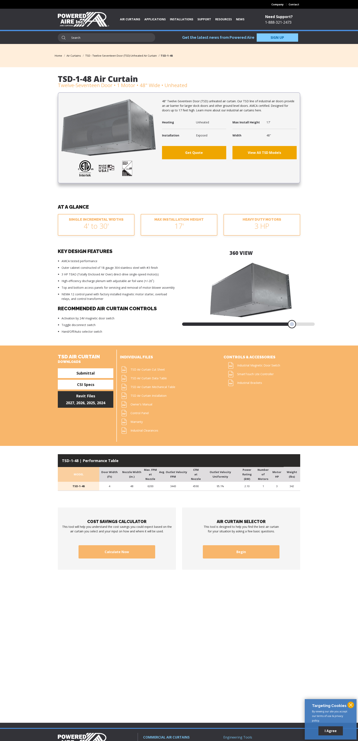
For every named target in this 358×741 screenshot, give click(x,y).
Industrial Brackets (249, 383)
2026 (80, 402)
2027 (70, 402)
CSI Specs (85, 384)
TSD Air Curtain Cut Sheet (148, 369)
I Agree (331, 731)
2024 (101, 402)
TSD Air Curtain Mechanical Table (153, 387)
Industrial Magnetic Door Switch (258, 365)
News (240, 19)
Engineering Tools (237, 737)
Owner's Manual (141, 404)
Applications (155, 19)
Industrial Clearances (144, 430)
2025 (91, 402)
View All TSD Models (264, 152)
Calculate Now (117, 552)
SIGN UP (277, 37)
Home (58, 55)
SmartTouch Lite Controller (255, 374)
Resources (223, 19)
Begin (241, 552)
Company (277, 4)
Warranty (137, 422)
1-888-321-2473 (278, 22)
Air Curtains (130, 19)
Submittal (85, 373)
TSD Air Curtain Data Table (149, 378)
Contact (294, 4)
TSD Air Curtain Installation (149, 396)
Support (204, 19)
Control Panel (140, 413)
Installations (181, 19)
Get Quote (194, 152)
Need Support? (279, 16)
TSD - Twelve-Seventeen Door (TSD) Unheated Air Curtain (121, 55)
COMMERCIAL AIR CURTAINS (166, 737)
